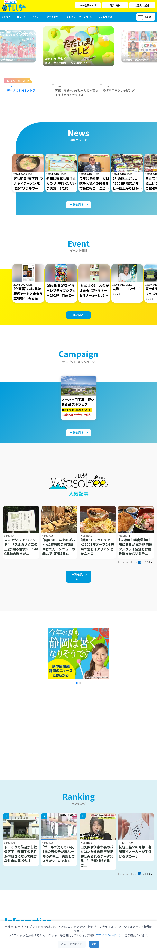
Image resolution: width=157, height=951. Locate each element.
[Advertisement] (42, 726)
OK (94, 944)
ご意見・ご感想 (142, 5)
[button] (77, 683)
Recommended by (128, 562)
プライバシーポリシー (110, 935)
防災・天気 (115, 5)
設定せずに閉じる (71, 944)
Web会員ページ (88, 5)
